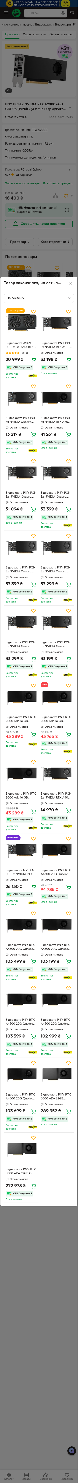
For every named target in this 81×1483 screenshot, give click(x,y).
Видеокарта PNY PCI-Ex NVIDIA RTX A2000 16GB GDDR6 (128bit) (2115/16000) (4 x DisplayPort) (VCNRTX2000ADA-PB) (56, 421)
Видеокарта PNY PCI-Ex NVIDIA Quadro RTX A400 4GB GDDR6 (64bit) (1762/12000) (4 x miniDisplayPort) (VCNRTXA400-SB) (21, 421)
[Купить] (33, 359)
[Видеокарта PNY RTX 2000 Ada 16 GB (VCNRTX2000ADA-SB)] (21, 698)
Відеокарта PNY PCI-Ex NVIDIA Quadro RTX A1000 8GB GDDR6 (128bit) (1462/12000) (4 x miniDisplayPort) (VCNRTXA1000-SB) (55, 495)
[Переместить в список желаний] (33, 311)
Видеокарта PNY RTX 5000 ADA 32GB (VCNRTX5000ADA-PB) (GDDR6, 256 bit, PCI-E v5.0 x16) (56, 1097)
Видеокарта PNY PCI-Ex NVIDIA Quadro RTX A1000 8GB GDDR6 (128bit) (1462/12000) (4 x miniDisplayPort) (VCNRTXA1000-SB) (21, 495)
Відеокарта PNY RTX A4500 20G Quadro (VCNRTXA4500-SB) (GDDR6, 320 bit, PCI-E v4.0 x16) (21, 948)
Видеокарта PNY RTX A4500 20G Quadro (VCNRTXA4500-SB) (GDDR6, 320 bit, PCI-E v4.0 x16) (56, 873)
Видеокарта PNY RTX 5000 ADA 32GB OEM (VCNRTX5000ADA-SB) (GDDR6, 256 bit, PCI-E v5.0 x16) (21, 1172)
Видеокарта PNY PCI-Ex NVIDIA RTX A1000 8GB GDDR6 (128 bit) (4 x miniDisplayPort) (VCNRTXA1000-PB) (56, 346)
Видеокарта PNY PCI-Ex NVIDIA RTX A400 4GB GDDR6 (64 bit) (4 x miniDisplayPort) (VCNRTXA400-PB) (56, 796)
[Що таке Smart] (33, 375)
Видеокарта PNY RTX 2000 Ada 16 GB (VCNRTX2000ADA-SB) (21, 720)
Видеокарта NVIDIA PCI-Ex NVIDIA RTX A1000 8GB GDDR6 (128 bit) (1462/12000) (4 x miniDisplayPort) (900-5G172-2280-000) (21, 873)
